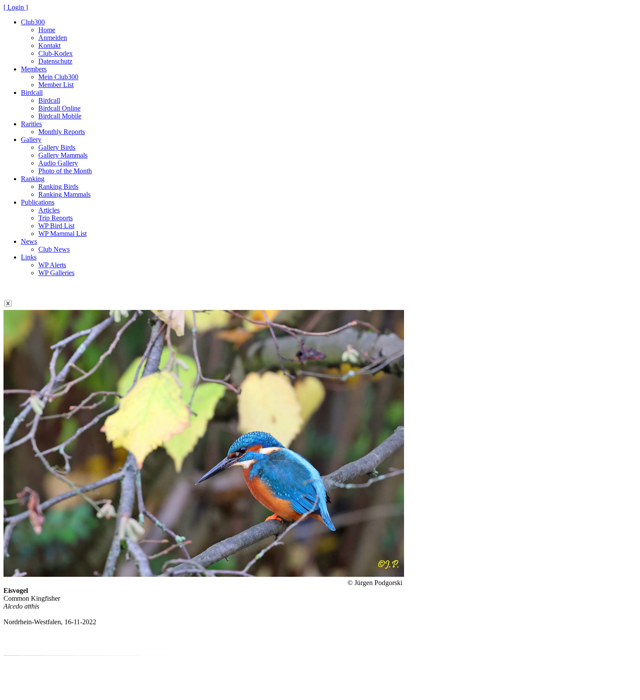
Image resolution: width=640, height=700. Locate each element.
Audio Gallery (58, 163)
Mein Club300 (58, 77)
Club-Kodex (55, 53)
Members (34, 69)
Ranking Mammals (64, 194)
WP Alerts (52, 265)
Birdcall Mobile (59, 116)
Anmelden (52, 37)
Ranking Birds (58, 186)
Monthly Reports (61, 131)
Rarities (31, 124)
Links (29, 257)
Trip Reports (55, 218)
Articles (49, 210)
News (29, 241)
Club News (54, 249)
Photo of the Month (65, 171)
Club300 (33, 22)
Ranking (32, 178)
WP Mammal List (62, 233)
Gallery (31, 139)
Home (46, 30)
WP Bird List (56, 225)
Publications (37, 202)
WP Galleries (56, 272)
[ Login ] (15, 7)
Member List (56, 84)
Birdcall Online (59, 108)
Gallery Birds (56, 147)
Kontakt (49, 45)
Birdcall (32, 92)
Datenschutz (55, 61)
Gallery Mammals (63, 155)
